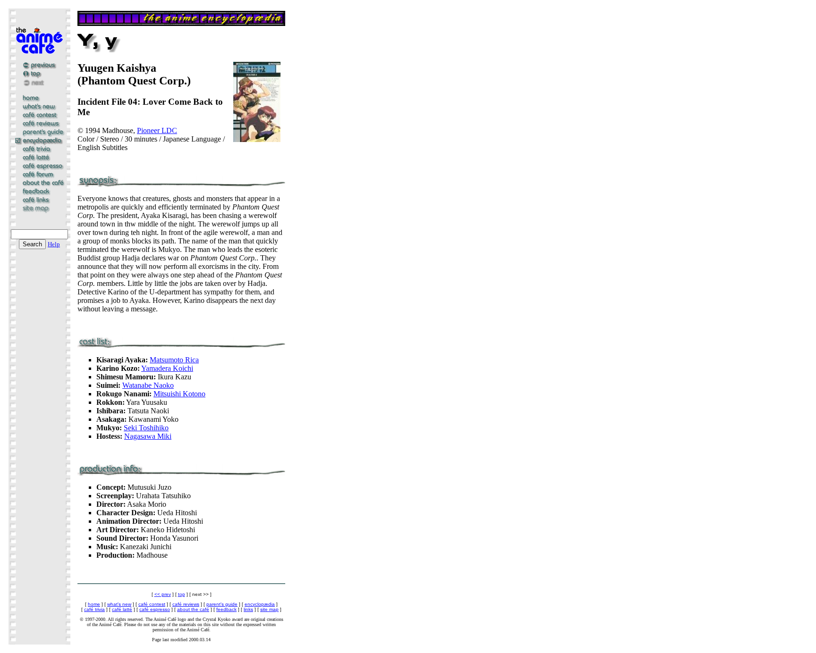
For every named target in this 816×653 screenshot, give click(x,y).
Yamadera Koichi (167, 368)
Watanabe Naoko (148, 385)
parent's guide (222, 604)
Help (54, 244)
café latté (122, 609)
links (248, 609)
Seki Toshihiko (146, 428)
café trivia (94, 609)
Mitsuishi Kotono (179, 394)
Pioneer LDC (157, 130)
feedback (226, 609)
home (94, 604)
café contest (151, 604)
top (181, 594)
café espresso (154, 609)
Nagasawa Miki (147, 436)
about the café (193, 609)
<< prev (162, 594)
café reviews (185, 604)
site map (269, 609)
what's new (119, 604)
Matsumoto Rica (174, 360)
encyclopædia (260, 604)
